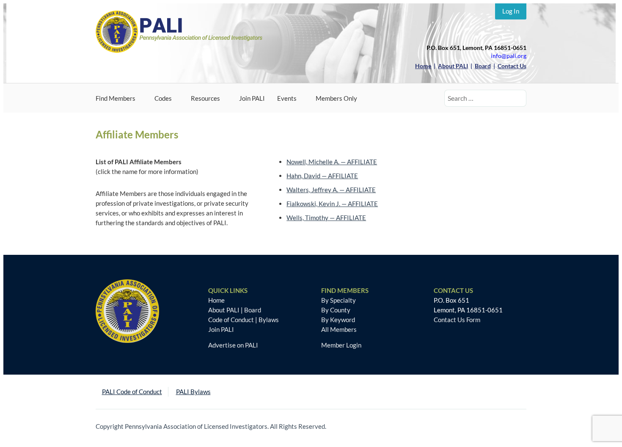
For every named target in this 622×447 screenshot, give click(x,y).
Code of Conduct (231, 319)
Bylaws (269, 319)
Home (216, 300)
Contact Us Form (457, 319)
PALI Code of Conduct (132, 391)
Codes (163, 98)
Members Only (336, 98)
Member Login (341, 345)
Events (287, 98)
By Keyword (338, 319)
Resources (205, 98)
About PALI (223, 310)
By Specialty (338, 300)
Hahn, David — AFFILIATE (322, 175)
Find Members (115, 98)
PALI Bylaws (193, 391)
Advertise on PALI (233, 345)
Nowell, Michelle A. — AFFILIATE (331, 162)
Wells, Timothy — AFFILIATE (326, 217)
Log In (510, 11)
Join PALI (252, 98)
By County (335, 310)
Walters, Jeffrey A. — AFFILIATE (331, 189)
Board (252, 310)
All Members (339, 329)
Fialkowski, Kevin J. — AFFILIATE (332, 203)
